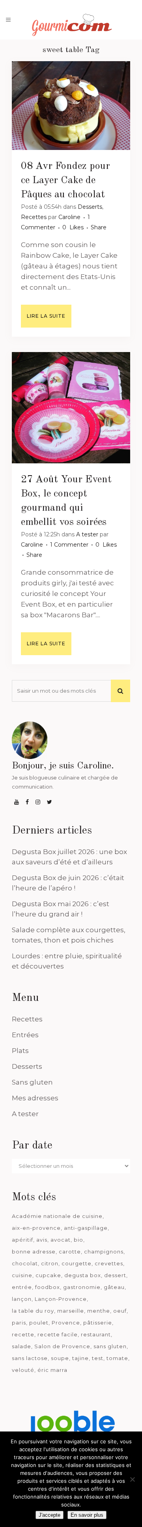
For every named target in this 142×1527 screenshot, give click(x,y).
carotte (70, 1251)
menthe (98, 1311)
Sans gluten (32, 1082)
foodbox (47, 1287)
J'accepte (49, 1515)
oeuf (120, 1311)
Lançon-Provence (61, 1299)
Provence (66, 1322)
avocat (60, 1240)
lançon (22, 1299)
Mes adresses (35, 1098)
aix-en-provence (36, 1228)
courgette (77, 1263)
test (97, 1358)
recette (23, 1334)
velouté (23, 1370)
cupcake (48, 1275)
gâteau (114, 1287)
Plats (20, 1051)
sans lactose (30, 1358)
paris (19, 1322)
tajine (80, 1358)
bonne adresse (34, 1251)
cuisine (22, 1275)
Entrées (25, 1035)
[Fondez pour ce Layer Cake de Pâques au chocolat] (71, 105)
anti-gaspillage (86, 1228)
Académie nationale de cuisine (57, 1216)
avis (41, 1240)
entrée (22, 1287)
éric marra (52, 1370)
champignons (103, 1251)
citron (49, 1263)
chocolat (25, 1263)
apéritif (22, 1240)
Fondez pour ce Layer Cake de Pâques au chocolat (65, 180)
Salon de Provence (62, 1346)
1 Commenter (69, 544)
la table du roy (33, 1311)
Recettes (34, 217)
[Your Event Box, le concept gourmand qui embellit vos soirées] (71, 407)
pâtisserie (97, 1322)
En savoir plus (87, 1515)
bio (78, 1240)
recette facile (57, 1334)
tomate (117, 1358)
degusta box (82, 1275)
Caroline (69, 217)
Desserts (90, 206)
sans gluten (110, 1346)
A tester (87, 534)
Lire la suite (46, 316)
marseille (70, 1311)
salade (21, 1346)
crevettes (109, 1263)
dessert (115, 1275)
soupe (60, 1358)
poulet (39, 1322)
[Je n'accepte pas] (132, 1479)
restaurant (96, 1334)
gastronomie (82, 1287)
